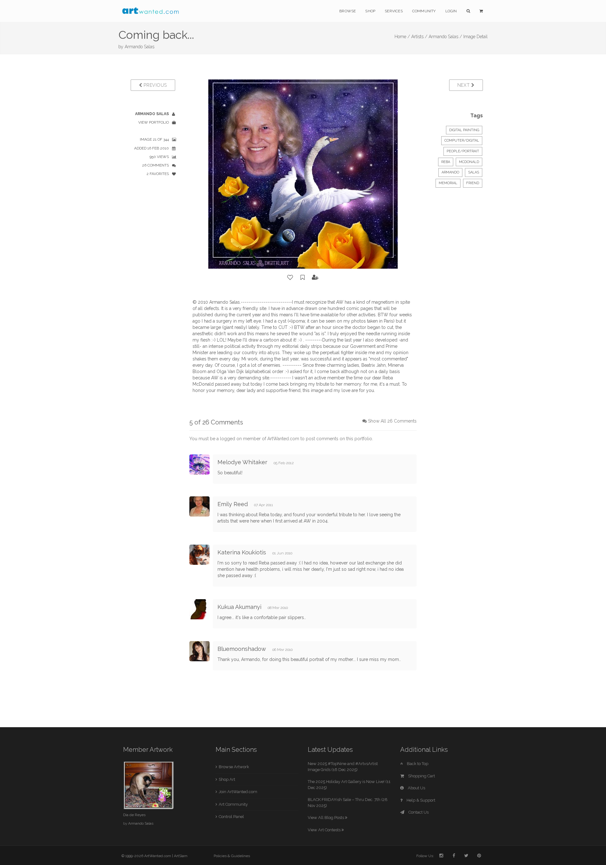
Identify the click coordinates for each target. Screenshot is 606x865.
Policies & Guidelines (232, 856)
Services (394, 11)
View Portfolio (153, 122)
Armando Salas (139, 46)
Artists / (419, 36)
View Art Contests (325, 829)
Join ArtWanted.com (238, 791)
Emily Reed (232, 504)
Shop (370, 11)
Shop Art (227, 779)
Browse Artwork (234, 766)
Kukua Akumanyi (239, 607)
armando (450, 172)
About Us (416, 788)
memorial (448, 183)
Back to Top (417, 763)
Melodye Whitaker (242, 462)
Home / (402, 36)
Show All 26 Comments (392, 421)
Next (464, 85)
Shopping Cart (421, 776)
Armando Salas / (445, 36)
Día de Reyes (134, 815)
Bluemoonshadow (242, 649)
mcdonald (469, 162)
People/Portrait (463, 151)
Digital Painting (464, 130)
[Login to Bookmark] (303, 277)
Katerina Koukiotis (241, 552)
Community (424, 11)
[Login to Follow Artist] (315, 277)
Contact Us (418, 812)
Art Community (233, 804)
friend (472, 183)
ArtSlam (180, 856)
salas (473, 172)
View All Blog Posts (326, 817)
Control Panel (231, 816)
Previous (154, 85)
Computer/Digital (461, 140)
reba (445, 162)
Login (451, 11)
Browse (347, 11)
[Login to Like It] (290, 277)
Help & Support (420, 800)
